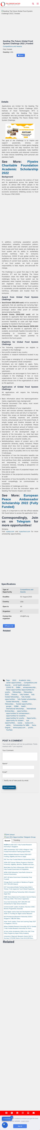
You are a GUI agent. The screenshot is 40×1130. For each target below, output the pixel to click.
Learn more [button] (25, 1121)
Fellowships (17, 692)
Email (4, 772)
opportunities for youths (15, 718)
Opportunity (31, 718)
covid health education (21, 685)
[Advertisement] (20, 79)
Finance (14, 694)
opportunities (22, 711)
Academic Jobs (24, 680)
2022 (14, 680)
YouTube (9, 730)
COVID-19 (9, 687)
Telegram (23, 521)
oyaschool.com (24, 531)
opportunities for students (15, 716)
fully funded (24, 694)
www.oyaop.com (19, 727)
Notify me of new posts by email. (16, 780)
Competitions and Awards (12, 46)
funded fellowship (12, 702)
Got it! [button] (20, 1126)
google (8, 706)
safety (8, 725)
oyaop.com (10, 531)
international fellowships (15, 709)
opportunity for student (14, 720)
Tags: (8, 680)
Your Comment (7, 750)
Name (4, 764)
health (23, 706)
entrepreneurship (29, 687)
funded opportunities (24, 704)
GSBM (16, 706)
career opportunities (13, 683)
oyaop (20, 723)
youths (30, 727)
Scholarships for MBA (21, 725)
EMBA (18, 687)
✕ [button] (11, 1117)
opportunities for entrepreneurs (17, 713)
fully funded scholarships (27, 699)
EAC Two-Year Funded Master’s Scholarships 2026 (19, 859)
